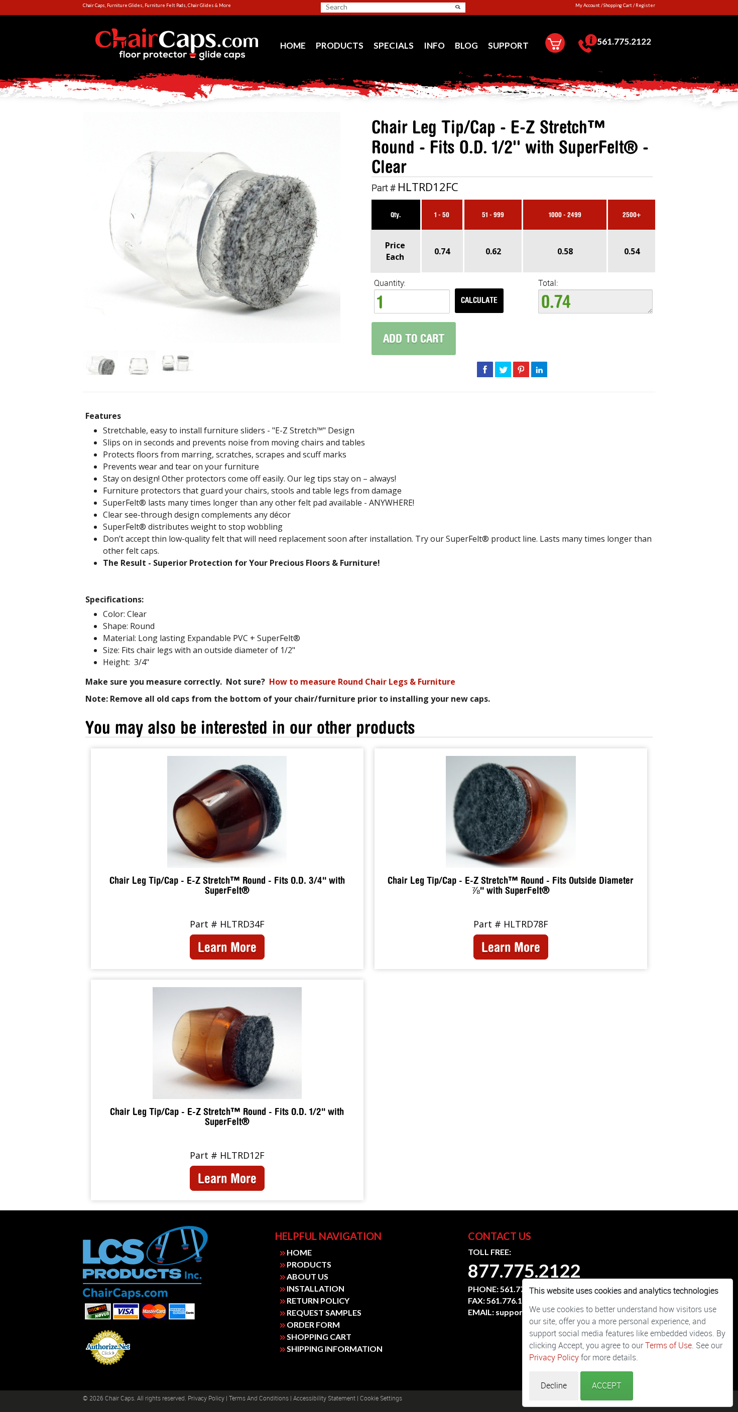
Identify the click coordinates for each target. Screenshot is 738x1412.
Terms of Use (668, 1345)
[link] (176, 45)
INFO (434, 45)
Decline (554, 1385)
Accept (607, 1385)
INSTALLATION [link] (314, 1288)
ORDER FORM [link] (312, 1324)
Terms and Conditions (259, 1398)
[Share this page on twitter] (503, 369)
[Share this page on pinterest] (521, 369)
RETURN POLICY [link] (317, 1300)
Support (508, 45)
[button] (457, 7)
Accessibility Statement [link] (324, 1398)
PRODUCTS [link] (308, 1264)
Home (293, 45)
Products (339, 45)
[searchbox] (361, 7)
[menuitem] (293, 45)
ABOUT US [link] (306, 1276)
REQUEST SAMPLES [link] (323, 1312)
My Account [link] (587, 5)
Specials (394, 45)
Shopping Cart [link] (617, 5)
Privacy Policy (206, 1398)
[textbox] (595, 301)
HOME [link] (298, 1252)
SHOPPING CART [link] (318, 1336)
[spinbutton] (412, 301)
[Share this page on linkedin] (539, 369)
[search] (365, 7)
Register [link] (645, 5)
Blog (466, 45)
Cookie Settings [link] (381, 1398)
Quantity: (389, 283)
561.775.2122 (624, 41)
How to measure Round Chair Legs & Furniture (362, 681)
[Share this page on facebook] (485, 369)
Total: (548, 283)
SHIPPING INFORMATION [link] (334, 1348)
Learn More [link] (227, 947)
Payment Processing (108, 1367)
